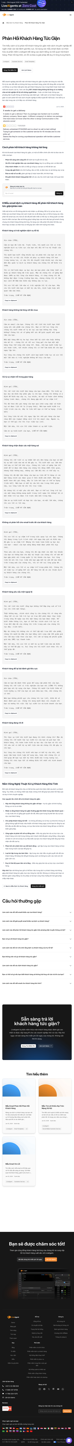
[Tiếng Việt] (28, 1431)
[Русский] (10, 1431)
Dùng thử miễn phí (38, 886)
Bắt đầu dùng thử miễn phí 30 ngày (30, 1259)
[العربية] (3, 1428)
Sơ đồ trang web (33, 1442)
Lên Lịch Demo (26, 70)
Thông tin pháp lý (60, 1337)
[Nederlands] (62, 1428)
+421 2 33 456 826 (12, 1386)
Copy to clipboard (11, 300)
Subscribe (67, 1411)
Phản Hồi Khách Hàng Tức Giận (35, 23)
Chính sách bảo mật (47, 1439)
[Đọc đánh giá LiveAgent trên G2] (7, 1408)
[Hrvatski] (41, 1428)
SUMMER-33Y (30, 9)
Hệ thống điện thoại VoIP (37, 1355)
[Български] (7, 1428)
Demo (13, 1322)
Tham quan (13, 1338)
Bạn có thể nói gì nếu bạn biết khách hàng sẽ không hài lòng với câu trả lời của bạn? (33, 974)
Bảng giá (13, 1326)
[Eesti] (31, 1428)
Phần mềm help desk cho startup (37, 1377)
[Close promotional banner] (72, 2)
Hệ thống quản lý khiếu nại (37, 1369)
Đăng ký (59, 193)
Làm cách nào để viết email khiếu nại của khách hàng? (22, 912)
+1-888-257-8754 (11, 1390)
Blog (13, 1347)
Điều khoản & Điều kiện (30, 1439)
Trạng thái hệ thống (37, 1329)
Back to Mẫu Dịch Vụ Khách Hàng (17, 886)
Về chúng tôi (61, 1321)
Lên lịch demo (51, 1259)
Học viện (13, 1355)
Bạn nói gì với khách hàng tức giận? (15, 939)
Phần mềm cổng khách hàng (37, 1373)
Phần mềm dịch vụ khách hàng (37, 1351)
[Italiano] (48, 1428)
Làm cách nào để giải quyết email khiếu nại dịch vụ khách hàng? (25, 921)
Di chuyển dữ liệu (37, 1325)
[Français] (38, 1428)
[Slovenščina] (17, 1431)
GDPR (23, 1442)
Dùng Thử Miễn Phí (10, 70)
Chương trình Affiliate (61, 1333)
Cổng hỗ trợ (37, 1321)
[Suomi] (35, 1428)
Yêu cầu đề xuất (37, 1337)
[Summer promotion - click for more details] (37, 5)
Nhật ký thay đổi (37, 1333)
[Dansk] (14, 1428)
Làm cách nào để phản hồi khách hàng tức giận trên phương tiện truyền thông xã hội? (33, 930)
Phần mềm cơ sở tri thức (37, 1347)
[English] (24, 1428)
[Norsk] (66, 1428)
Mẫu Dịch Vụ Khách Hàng (14, 23)
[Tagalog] (24, 1431)
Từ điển (13, 1351)
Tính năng (13, 1330)
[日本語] (52, 1428)
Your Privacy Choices (64, 1442)
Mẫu (13, 1359)
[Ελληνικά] (21, 1428)
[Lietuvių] (55, 1428)
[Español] (28, 1428)
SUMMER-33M (11, 9)
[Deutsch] (17, 1428)
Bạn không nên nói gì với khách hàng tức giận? (19, 957)
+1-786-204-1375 (11, 1394)
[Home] (3, 23)
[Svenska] (21, 1431)
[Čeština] (10, 1428)
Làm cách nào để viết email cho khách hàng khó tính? (22, 983)
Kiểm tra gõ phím (13, 1363)
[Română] (7, 1431)
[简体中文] (31, 1431)
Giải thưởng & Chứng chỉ (61, 1325)
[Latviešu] (59, 1428)
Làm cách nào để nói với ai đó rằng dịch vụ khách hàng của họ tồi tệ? (27, 948)
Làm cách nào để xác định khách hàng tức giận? (20, 965)
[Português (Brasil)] (3, 1431)
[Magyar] (45, 1428)
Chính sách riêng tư (62, 1439)
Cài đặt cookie (45, 1442)
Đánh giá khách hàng (61, 1329)
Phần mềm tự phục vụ (37, 1359)
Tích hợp (13, 1334)
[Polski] (69, 1428)
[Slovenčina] (14, 1431)
